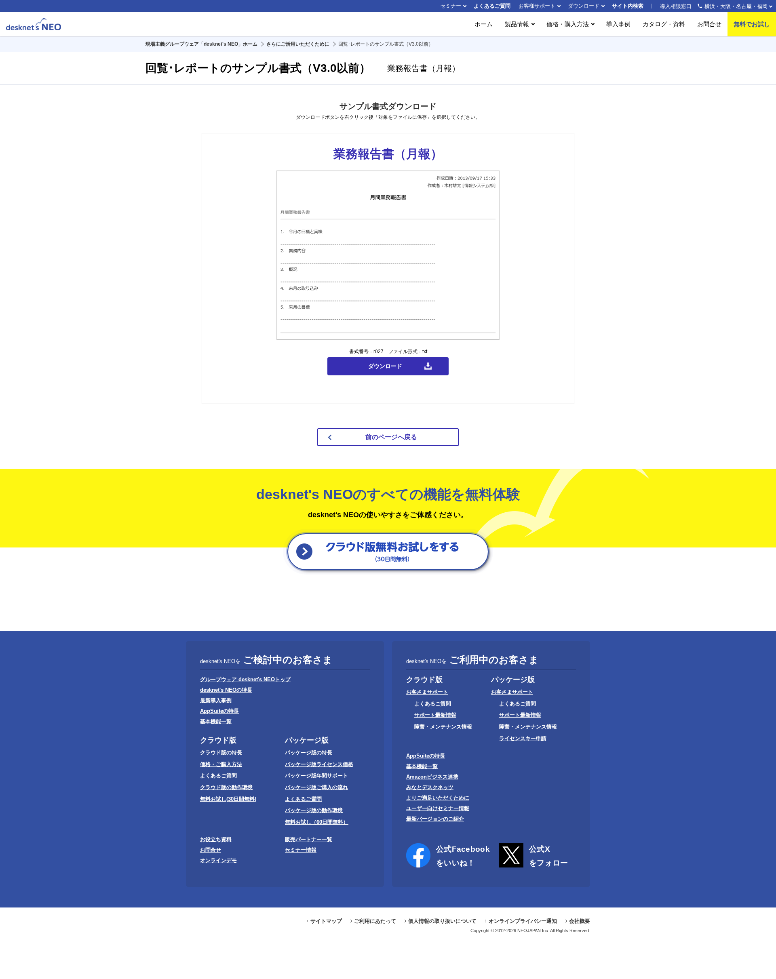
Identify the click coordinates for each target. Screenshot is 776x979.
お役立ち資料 (216, 839)
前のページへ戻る (391, 437)
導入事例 (618, 24)
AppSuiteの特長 (219, 711)
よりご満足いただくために (437, 798)
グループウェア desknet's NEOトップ (245, 679)
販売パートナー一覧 (308, 839)
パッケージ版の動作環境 (314, 810)
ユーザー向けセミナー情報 (437, 808)
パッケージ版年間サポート (316, 776)
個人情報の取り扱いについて (442, 921)
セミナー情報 (300, 850)
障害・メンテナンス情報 (443, 727)
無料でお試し (752, 24)
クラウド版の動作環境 (226, 787)
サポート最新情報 (435, 715)
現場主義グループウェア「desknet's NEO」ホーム (201, 44)
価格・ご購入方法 (221, 764)
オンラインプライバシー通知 (523, 921)
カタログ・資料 (664, 24)
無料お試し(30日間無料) (228, 799)
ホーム (483, 24)
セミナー (450, 6)
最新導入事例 (216, 700)
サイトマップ (326, 921)
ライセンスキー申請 (522, 738)
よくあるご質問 (492, 6)
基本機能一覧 (216, 721)
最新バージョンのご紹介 (435, 819)
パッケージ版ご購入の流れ (316, 787)
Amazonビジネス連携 (432, 777)
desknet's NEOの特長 (226, 690)
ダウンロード (583, 6)
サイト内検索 (627, 6)
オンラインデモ (218, 860)
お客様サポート (537, 6)
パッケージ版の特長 (308, 753)
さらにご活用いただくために (297, 44)
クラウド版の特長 (221, 753)
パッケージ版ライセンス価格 (319, 764)
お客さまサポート (427, 692)
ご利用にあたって (375, 921)
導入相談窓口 (714, 6)
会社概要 (579, 921)
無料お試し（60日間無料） (316, 822)
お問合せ (709, 24)
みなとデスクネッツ (429, 787)
